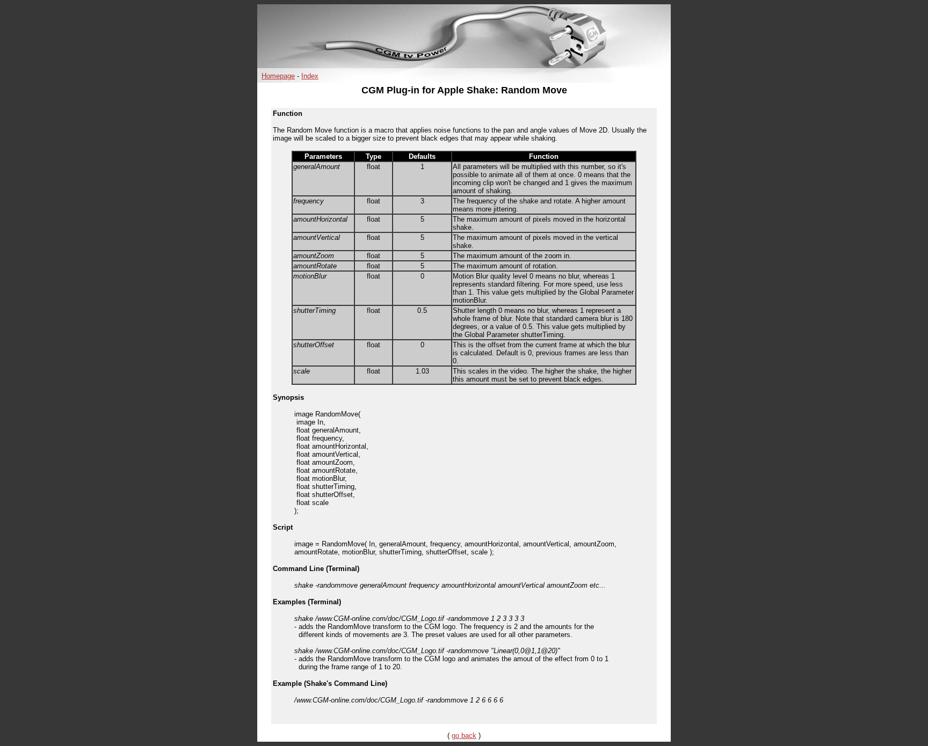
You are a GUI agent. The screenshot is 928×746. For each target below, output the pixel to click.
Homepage (278, 76)
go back (464, 736)
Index (309, 76)
